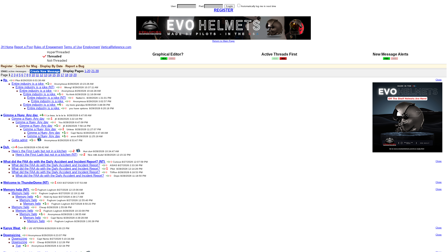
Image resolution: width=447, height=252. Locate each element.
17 (62, 75)
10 (33, 75)
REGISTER (223, 10)
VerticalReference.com (116, 47)
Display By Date (51, 66)
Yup (18, 245)
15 (54, 75)
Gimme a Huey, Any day (28, 118)
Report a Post (23, 47)
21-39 (95, 71)
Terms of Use (73, 47)
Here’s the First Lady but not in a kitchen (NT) (46, 154)
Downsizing (19, 238)
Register (7, 66)
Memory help (20, 193)
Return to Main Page (223, 41)
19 (70, 75)
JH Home (7, 47)
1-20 (87, 71)
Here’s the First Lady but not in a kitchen (39, 151)
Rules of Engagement (48, 47)
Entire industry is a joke (28, 83)
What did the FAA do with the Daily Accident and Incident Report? (56, 165)
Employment (91, 47)
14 (49, 75)
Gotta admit (19, 140)
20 (75, 75)
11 (37, 75)
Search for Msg (26, 66)
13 (45, 75)
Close (439, 79)
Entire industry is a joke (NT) (35, 87)
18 (66, 75)
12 (41, 75)
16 (58, 75)
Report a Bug (74, 66)
